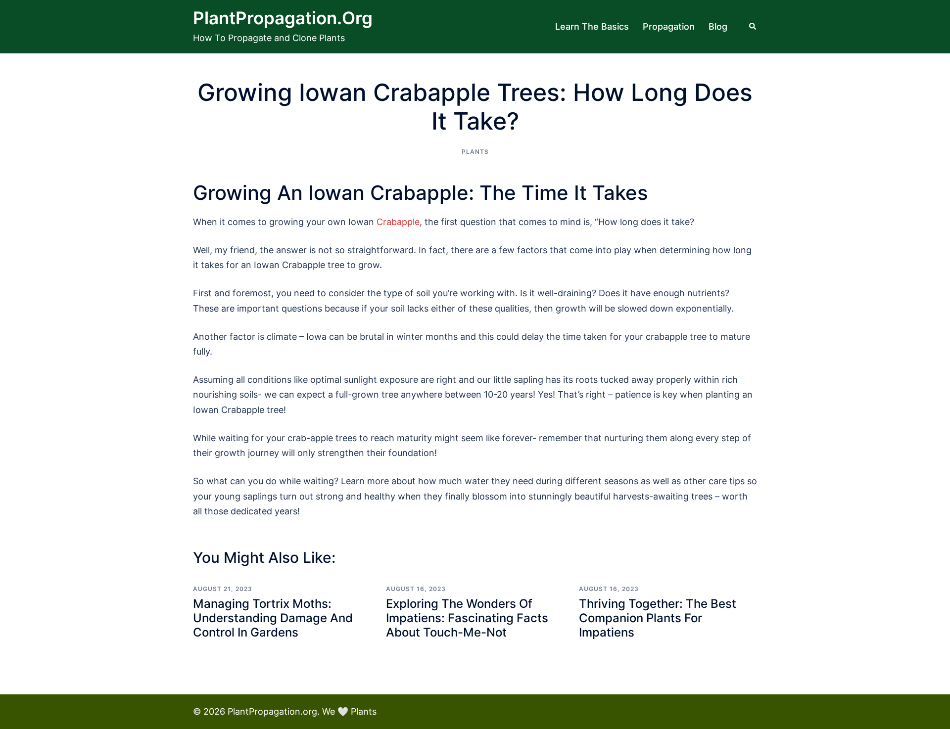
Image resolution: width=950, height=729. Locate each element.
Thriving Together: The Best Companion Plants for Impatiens (657, 617)
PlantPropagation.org (283, 17)
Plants (475, 151)
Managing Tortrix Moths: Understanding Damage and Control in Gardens (273, 617)
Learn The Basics (592, 26)
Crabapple (398, 222)
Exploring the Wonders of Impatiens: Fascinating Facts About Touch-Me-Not (467, 617)
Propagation (669, 26)
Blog (718, 26)
